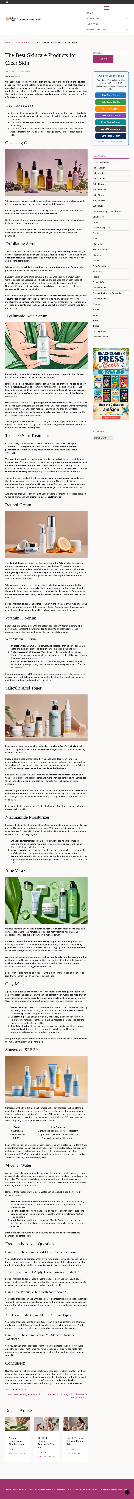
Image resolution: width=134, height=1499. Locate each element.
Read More (14, 1454)
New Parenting (99, 266)
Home (89, 13)
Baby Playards (99, 184)
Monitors (97, 255)
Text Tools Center (111, 95)
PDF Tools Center (111, 115)
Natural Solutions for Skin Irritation (16, 1441)
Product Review (100, 287)
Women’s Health (96, 29)
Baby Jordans (99, 178)
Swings (96, 315)
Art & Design (99, 168)
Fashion (96, 233)
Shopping (97, 304)
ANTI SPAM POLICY (20, 1490)
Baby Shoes (98, 195)
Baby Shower (99, 200)
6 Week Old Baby (101, 162)
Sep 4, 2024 (13, 1449)
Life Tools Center (111, 136)
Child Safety (98, 217)
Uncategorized (99, 331)
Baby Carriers (99, 173)
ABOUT (9, 1490)
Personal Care (99, 282)
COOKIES (41, 1490)
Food (95, 238)
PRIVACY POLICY (58, 1490)
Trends (96, 326)
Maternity (97, 244)
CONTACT (33, 1490)
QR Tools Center (110, 109)
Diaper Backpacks (101, 227)
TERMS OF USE (92, 1490)
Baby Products (99, 189)
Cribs (95, 222)
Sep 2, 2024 (9, 71)
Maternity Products (102, 249)
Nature (96, 260)
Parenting (92, 24)
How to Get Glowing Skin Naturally (24, 1394)
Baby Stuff (92, 18)
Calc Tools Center (111, 102)
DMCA (48, 1490)
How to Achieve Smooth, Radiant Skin (75, 1441)
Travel (96, 320)
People (96, 277)
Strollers (97, 309)
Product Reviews (100, 298)
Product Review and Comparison (108, 293)
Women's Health (22, 43)
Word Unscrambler (111, 129)
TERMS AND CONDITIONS (75, 1490)
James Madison (25, 71)
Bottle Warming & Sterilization (107, 211)
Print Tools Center (110, 122)
